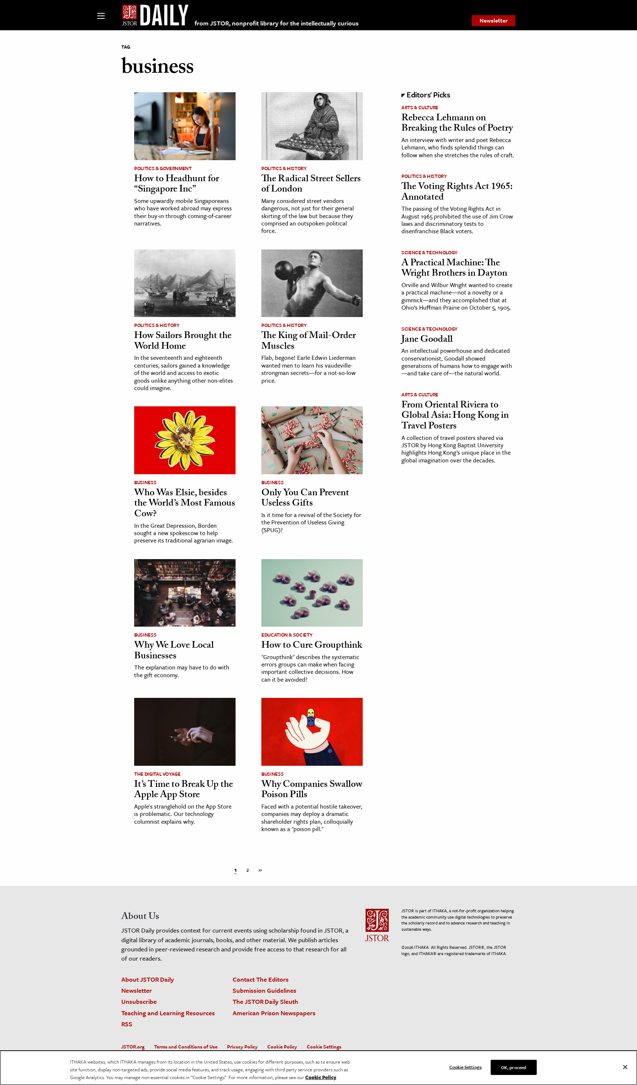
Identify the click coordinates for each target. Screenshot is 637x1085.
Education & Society (286, 634)
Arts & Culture (419, 107)
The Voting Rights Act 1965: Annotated (456, 192)
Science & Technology (429, 252)
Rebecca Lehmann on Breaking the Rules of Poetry (457, 124)
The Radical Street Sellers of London (311, 185)
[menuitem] (493, 20)
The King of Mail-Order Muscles (308, 341)
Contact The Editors (261, 979)
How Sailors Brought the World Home (183, 341)
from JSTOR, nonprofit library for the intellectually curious (277, 23)
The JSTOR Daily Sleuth (265, 1001)
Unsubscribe (139, 1001)
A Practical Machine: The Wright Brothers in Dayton (454, 269)
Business (145, 482)
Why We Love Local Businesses (174, 651)
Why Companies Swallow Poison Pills (311, 790)
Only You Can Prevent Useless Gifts (305, 499)
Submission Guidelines (264, 990)
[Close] (625, 1067)
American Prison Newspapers (274, 1012)
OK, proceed (513, 1067)
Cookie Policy (282, 1046)
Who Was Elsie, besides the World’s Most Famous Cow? (184, 504)
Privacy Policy (242, 1046)
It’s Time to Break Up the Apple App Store (183, 790)
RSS (126, 1024)
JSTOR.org (133, 1046)
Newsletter (494, 20)
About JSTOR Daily (147, 979)
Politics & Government (163, 168)
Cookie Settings (324, 1046)
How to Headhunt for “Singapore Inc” (176, 185)
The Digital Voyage (157, 774)
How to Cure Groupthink (311, 646)
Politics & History (284, 168)
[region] (318, 1067)
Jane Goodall (427, 340)
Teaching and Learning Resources (168, 1012)
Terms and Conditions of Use (185, 1046)
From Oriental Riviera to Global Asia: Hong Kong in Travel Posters (455, 416)
